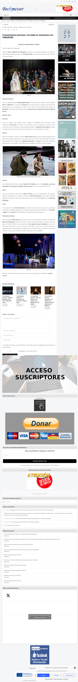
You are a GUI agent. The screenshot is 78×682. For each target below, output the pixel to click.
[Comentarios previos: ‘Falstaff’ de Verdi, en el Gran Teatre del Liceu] (7, 287)
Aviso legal (25, 680)
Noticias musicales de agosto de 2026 (12, 554)
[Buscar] (70, 15)
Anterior (6, 24)
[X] (35, 493)
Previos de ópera (27, 27)
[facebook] (61, 1)
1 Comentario (5, 304)
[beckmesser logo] (13, 5)
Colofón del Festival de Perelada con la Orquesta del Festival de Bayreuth (20, 534)
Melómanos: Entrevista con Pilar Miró (12, 575)
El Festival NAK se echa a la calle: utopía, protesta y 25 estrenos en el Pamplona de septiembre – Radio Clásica (28, 513)
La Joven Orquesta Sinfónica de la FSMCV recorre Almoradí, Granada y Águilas (21, 549)
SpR (5, 27)
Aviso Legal (65, 679)
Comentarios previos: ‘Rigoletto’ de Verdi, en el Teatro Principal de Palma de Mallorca (49, 300)
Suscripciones (40, 398)
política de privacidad (42, 465)
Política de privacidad (57, 679)
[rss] (75, 1)
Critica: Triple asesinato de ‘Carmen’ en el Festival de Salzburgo (25, 522)
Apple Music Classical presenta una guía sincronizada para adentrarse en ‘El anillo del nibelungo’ (31, 510)
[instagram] (66, 1)
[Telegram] (43, 493)
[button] (75, 668)
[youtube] (69, 1)
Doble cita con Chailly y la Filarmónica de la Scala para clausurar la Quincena (21, 560)
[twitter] (64, 1)
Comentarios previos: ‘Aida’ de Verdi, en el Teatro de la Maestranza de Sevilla (36, 300)
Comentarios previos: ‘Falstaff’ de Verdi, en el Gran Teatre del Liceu (7, 299)
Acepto (43, 675)
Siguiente (51, 24)
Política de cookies (49, 679)
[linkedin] (72, 1)
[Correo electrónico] (46, 493)
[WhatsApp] (41, 493)
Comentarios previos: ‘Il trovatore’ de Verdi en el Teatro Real (21, 299)
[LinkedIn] (38, 493)
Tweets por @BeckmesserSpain (39, 616)
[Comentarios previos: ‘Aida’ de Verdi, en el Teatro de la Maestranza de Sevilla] (36, 287)
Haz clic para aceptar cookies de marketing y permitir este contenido (39, 616)
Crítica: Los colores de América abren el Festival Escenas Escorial (18, 544)
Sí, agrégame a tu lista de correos (27, 351)
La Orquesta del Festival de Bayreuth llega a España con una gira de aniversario (33, 518)
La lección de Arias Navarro (13, 525)
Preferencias (69, 675)
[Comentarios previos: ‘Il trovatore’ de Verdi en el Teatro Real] (21, 287)
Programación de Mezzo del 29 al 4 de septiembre (15, 565)
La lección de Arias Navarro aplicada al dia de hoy (15, 570)
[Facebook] (33, 493)
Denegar (56, 675)
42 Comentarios (20, 304)
